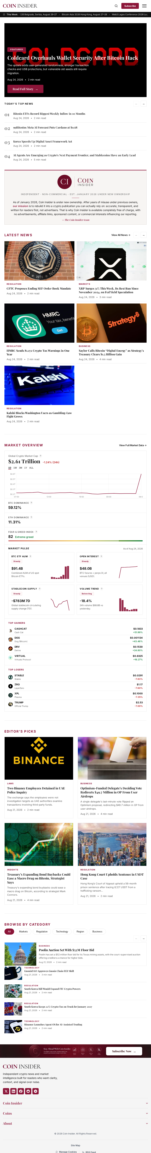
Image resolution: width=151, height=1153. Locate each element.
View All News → (120, 234)
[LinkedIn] (13, 1091)
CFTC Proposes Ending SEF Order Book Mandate (39, 288)
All (9, 931)
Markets (23, 931)
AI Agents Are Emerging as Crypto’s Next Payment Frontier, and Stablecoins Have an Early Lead (74, 155)
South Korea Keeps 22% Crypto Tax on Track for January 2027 (58, 1006)
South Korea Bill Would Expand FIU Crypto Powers (52, 988)
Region (80, 931)
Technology (62, 931)
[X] (6, 1091)
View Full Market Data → (133, 445)
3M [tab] (20, 468)
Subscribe (130, 5)
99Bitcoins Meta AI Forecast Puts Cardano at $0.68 (45, 127)
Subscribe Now (124, 1051)
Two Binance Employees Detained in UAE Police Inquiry (36, 790)
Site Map (75, 1145)
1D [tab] (9, 468)
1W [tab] (15, 468)
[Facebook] (21, 1091)
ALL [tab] (31, 468)
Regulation (42, 931)
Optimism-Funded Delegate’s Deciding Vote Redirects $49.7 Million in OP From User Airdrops (111, 792)
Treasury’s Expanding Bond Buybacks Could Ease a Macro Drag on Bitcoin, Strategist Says (38, 878)
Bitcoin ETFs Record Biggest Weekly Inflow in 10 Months (49, 113)
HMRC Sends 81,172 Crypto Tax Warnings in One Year (38, 352)
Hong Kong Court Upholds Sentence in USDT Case (112, 876)
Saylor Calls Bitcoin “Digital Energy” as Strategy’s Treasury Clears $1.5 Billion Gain (111, 352)
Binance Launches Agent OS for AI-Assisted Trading (53, 1024)
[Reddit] (28, 1091)
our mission (20, 206)
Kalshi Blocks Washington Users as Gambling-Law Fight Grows (39, 414)
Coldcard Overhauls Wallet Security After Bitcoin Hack (72, 57)
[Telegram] (35, 1091)
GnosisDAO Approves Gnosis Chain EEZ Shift (49, 970)
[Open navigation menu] (144, 6)
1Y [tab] (25, 468)
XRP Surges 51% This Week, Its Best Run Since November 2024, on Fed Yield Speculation (109, 290)
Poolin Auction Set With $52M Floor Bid (66, 950)
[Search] (116, 6)
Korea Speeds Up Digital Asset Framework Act (42, 141)
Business (97, 931)
